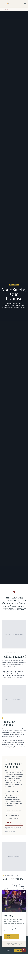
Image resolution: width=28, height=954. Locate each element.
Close (22, 936)
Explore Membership (11, 823)
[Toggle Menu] (25, 4)
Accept (19, 950)
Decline (8, 950)
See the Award (9, 936)
